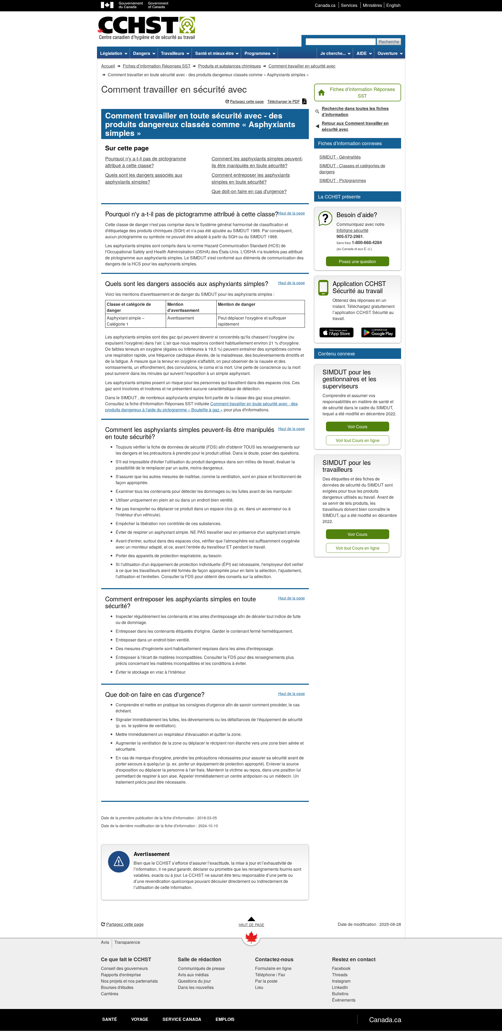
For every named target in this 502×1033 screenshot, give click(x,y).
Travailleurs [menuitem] (172, 53)
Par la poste (266, 981)
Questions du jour (194, 981)
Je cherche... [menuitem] (333, 53)
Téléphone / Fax (270, 975)
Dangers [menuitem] (141, 53)
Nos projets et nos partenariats (129, 981)
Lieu (259, 987)
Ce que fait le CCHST (126, 959)
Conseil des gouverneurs (124, 968)
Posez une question (357, 261)
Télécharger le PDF (283, 101)
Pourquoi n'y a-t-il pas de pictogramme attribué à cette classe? (145, 162)
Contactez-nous (274, 959)
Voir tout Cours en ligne (357, 440)
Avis (105, 942)
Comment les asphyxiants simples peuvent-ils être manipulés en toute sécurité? (257, 162)
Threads (340, 975)
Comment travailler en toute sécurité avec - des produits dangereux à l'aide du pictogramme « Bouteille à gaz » (201, 407)
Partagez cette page (247, 101)
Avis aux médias (193, 975)
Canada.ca (385, 1019)
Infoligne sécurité (352, 230)
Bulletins (340, 994)
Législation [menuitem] (111, 53)
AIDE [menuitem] (362, 53)
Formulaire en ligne (273, 968)
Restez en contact (354, 959)
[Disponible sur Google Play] (378, 332)
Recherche (389, 42)
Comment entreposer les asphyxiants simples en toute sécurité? (251, 178)
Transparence (127, 942)
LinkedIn (340, 987)
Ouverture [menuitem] (388, 53)
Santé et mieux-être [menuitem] (214, 53)
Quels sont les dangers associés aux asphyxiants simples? (143, 178)
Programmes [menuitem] (257, 53)
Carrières (109, 994)
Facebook (341, 968)
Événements (343, 1000)
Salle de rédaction (199, 959)
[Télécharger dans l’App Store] (336, 332)
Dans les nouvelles (196, 987)
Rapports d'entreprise (121, 975)
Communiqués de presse (201, 968)
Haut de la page (291, 213)
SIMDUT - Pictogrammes (342, 180)
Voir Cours (357, 426)
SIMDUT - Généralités (340, 157)
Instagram (341, 981)
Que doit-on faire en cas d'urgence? (249, 191)
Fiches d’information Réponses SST (362, 92)
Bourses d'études (117, 987)
